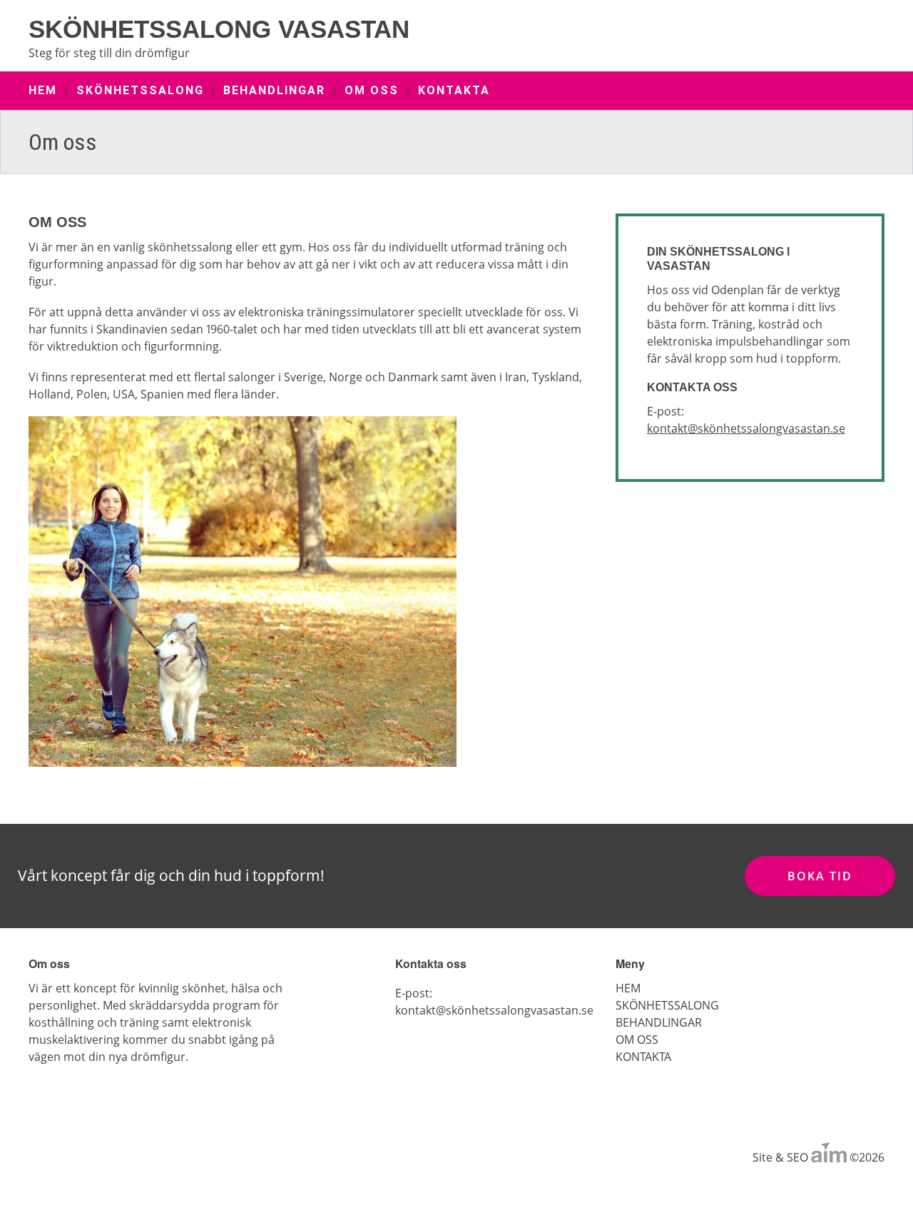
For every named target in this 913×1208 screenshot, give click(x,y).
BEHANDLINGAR (274, 90)
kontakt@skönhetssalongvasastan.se (746, 428)
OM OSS (372, 90)
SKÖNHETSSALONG (140, 90)
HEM (43, 90)
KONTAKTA (454, 90)
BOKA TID (819, 876)
